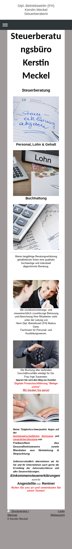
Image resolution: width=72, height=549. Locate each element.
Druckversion (19, 511)
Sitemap (12, 514)
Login (61, 511)
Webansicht (57, 514)
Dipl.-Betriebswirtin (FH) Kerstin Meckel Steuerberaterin (36, 10)
